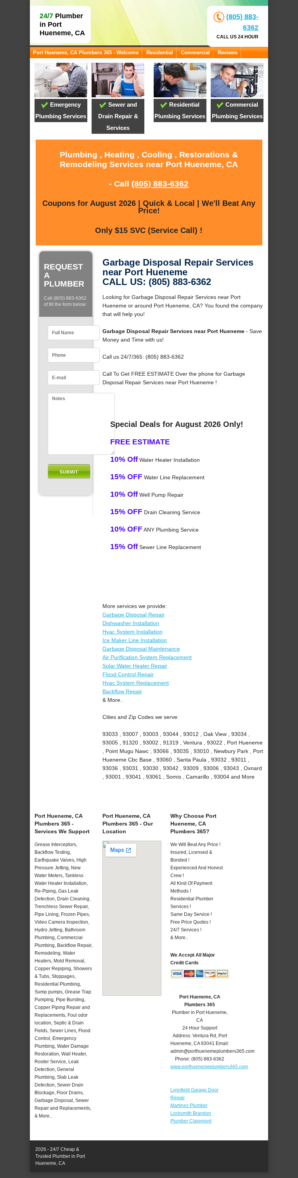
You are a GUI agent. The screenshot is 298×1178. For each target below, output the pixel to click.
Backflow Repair (122, 691)
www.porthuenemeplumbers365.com (209, 1066)
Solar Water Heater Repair (134, 666)
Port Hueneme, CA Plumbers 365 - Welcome (86, 52)
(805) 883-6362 (160, 183)
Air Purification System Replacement (147, 657)
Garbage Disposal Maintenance (141, 649)
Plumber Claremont (190, 1121)
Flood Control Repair (128, 674)
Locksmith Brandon (190, 1113)
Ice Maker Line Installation (134, 640)
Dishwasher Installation (130, 623)
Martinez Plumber (189, 1105)
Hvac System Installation (132, 632)
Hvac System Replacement (135, 683)
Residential (159, 52)
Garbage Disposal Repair (133, 614)
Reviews (227, 52)
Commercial (195, 52)
